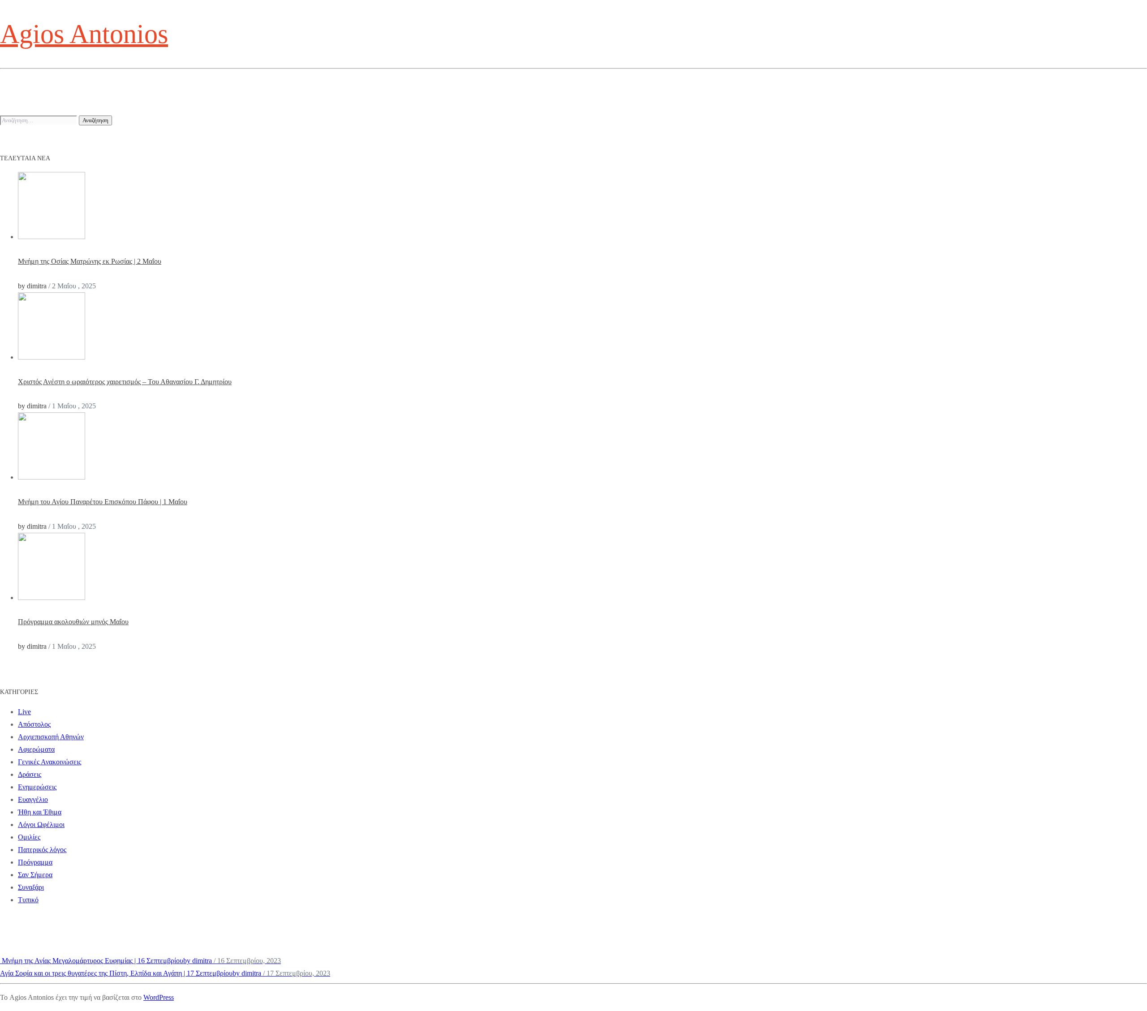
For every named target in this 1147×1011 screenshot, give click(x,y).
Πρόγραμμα (35, 862)
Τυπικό (28, 900)
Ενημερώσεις (37, 787)
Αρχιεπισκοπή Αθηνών (51, 737)
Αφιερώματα (36, 749)
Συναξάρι (31, 887)
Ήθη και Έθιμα (39, 812)
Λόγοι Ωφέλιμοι (41, 824)
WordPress (158, 997)
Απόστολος (34, 724)
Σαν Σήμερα (35, 874)
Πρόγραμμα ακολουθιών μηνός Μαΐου (73, 621)
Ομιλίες (29, 837)
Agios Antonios (84, 34)
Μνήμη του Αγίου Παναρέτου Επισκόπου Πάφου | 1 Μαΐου (102, 502)
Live (24, 711)
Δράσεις (29, 774)
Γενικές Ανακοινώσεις (49, 762)
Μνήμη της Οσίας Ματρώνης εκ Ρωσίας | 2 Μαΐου (89, 261)
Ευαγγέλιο (33, 799)
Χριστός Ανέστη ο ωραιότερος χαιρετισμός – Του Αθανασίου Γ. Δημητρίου (125, 382)
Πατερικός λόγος (42, 849)
